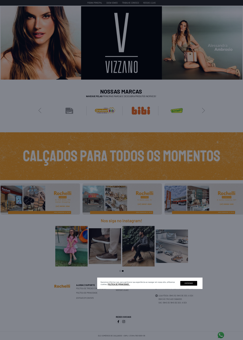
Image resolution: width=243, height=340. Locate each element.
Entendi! (189, 283)
